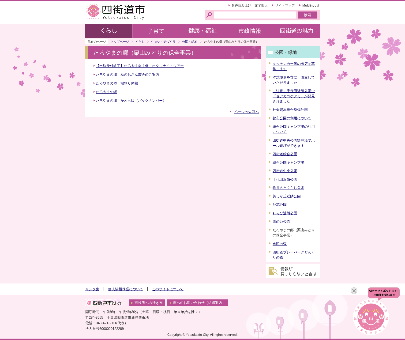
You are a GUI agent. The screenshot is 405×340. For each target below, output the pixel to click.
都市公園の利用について (292, 118)
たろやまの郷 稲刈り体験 (117, 83)
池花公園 (280, 205)
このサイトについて (168, 289)
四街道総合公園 (285, 154)
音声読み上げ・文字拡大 (250, 5)
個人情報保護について (125, 289)
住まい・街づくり (163, 41)
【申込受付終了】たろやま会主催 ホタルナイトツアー (140, 66)
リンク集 (92, 289)
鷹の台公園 (281, 221)
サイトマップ (285, 5)
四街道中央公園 (285, 171)
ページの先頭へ (246, 112)
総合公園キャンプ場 (288, 162)
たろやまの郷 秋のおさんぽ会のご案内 (127, 74)
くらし (140, 41)
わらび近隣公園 (285, 213)
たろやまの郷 (106, 92)
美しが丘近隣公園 (287, 196)
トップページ (120, 41)
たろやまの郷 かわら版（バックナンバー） (131, 100)
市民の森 (280, 244)
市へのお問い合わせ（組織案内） (199, 303)
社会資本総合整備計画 (290, 110)
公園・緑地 (189, 41)
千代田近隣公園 (285, 179)
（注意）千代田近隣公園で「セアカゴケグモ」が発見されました (294, 96)
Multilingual (310, 5)
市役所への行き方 (149, 303)
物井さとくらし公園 (288, 188)
